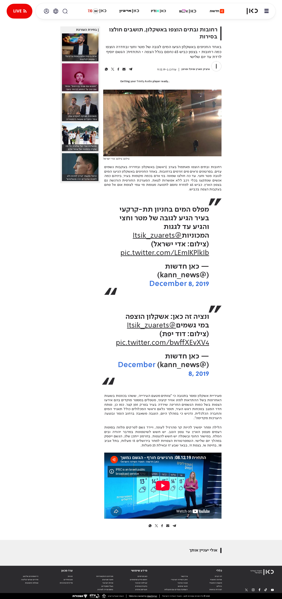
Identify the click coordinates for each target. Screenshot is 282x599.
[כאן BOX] (187, 11)
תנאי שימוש (183, 586)
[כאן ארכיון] (129, 11)
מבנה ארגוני (183, 583)
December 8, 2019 (179, 284)
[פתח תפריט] (266, 11)
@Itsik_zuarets (157, 235)
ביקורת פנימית (141, 586)
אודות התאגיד (216, 580)
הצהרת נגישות (215, 589)
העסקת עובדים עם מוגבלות (176, 589)
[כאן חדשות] (216, 11)
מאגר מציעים (107, 580)
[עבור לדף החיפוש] (65, 11)
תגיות (70, 576)
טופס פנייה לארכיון (105, 589)
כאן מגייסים (142, 576)
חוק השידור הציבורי (179, 580)
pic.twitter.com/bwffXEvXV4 (162, 342)
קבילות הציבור (141, 583)
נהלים (219, 586)
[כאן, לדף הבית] (250, 11)
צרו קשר (184, 576)
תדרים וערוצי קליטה (29, 580)
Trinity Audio (144, 81)
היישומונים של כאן (30, 576)
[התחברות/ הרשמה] (46, 11)
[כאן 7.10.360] (97, 11)
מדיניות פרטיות (66, 583)
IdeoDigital (152, 596)
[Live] (19, 11)
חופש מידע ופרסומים (138, 580)
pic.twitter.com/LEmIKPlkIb (164, 253)
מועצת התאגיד (215, 583)
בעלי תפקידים (107, 586)
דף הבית (218, 576)
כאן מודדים (68, 580)
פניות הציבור (107, 583)
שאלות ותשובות (31, 583)
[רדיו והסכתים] (158, 11)
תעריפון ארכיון (141, 589)
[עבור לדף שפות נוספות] (56, 11)
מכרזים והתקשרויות (104, 576)
